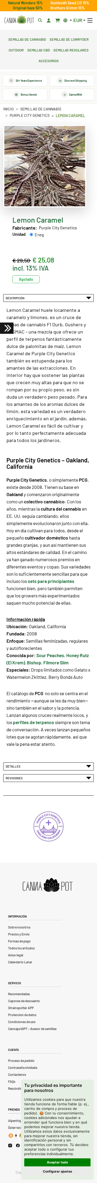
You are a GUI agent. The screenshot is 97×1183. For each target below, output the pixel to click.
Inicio (8, 109)
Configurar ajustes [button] (57, 1171)
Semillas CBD (38, 50)
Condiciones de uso (22, 1021)
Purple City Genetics (30, 115)
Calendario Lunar (20, 962)
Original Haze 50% (28, 8)
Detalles (14, 766)
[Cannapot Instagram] (10, 1145)
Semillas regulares (71, 50)
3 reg (39, 234)
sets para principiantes (51, 581)
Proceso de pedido (21, 1060)
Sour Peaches (50, 655)
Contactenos (17, 1074)
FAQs (11, 1081)
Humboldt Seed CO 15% (69, 3)
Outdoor (16, 50)
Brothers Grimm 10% (67, 8)
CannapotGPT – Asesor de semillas (32, 1028)
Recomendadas (19, 993)
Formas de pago (19, 941)
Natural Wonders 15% (25, 3)
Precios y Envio (19, 934)
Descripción (16, 298)
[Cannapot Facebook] (18, 1145)
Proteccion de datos (22, 1014)
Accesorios (49, 60)
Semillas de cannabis (27, 39)
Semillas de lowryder (69, 39)
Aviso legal (15, 955)
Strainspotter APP (21, 1007)
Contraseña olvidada (22, 1067)
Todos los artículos (21, 948)
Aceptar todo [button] (57, 1162)
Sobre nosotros (19, 927)
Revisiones (15, 778)
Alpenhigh (15, 1120)
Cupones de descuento (24, 1000)
